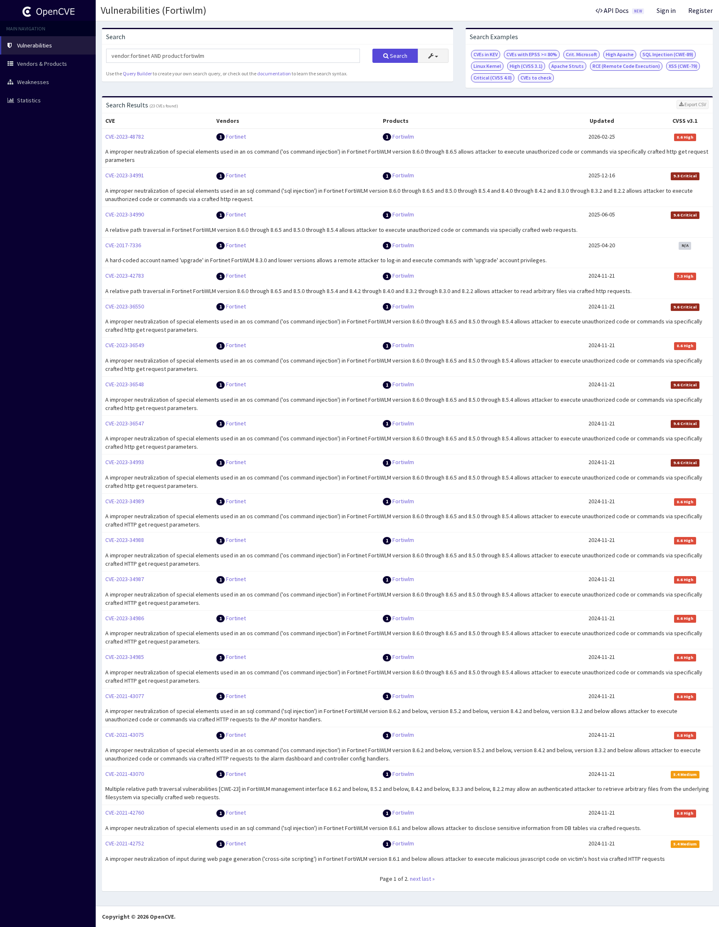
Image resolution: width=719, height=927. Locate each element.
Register (700, 10)
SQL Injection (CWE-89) (667, 54)
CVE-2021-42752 (124, 843)
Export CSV (695, 104)
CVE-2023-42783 (124, 275)
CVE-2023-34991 (124, 175)
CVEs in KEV (486, 54)
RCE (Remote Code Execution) (626, 66)
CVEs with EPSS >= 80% (531, 54)
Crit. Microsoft (581, 54)
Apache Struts (567, 66)
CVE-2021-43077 (124, 696)
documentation (274, 73)
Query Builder (137, 73)
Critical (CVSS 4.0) (493, 78)
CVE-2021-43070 (124, 774)
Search (398, 56)
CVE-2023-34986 (124, 618)
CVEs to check (536, 78)
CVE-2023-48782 (124, 136)
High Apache (620, 54)
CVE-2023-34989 (124, 501)
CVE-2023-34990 (124, 214)
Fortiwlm (403, 136)
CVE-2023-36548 (124, 384)
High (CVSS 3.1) (526, 66)
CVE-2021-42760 (124, 812)
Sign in (666, 10)
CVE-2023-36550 (124, 306)
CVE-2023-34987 (124, 579)
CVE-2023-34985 (124, 657)
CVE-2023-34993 (124, 462)
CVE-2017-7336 (123, 245)
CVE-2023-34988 (124, 540)
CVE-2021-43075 (124, 734)
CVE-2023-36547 (124, 423)
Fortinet (236, 136)
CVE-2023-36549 (124, 345)
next (415, 878)
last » (428, 878)
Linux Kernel (487, 66)
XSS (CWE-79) (683, 66)
